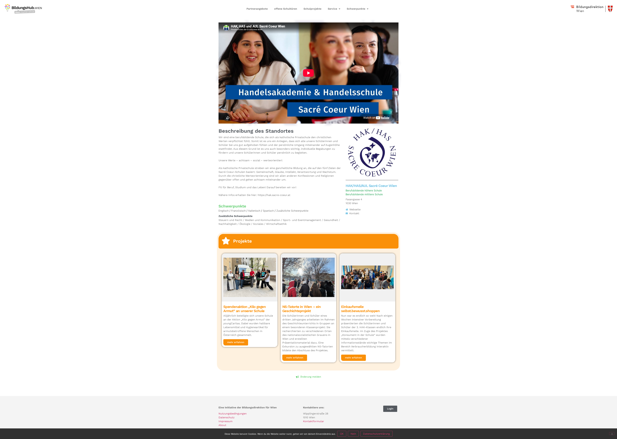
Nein (353, 433)
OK (342, 433)
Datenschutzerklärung (376, 433)
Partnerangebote (257, 8)
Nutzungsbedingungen (233, 413)
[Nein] (612, 433)
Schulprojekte (312, 8)
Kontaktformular (313, 421)
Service (332, 8)
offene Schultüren (285, 8)
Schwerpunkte (356, 8)
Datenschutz (227, 417)
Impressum (225, 421)
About (222, 425)
